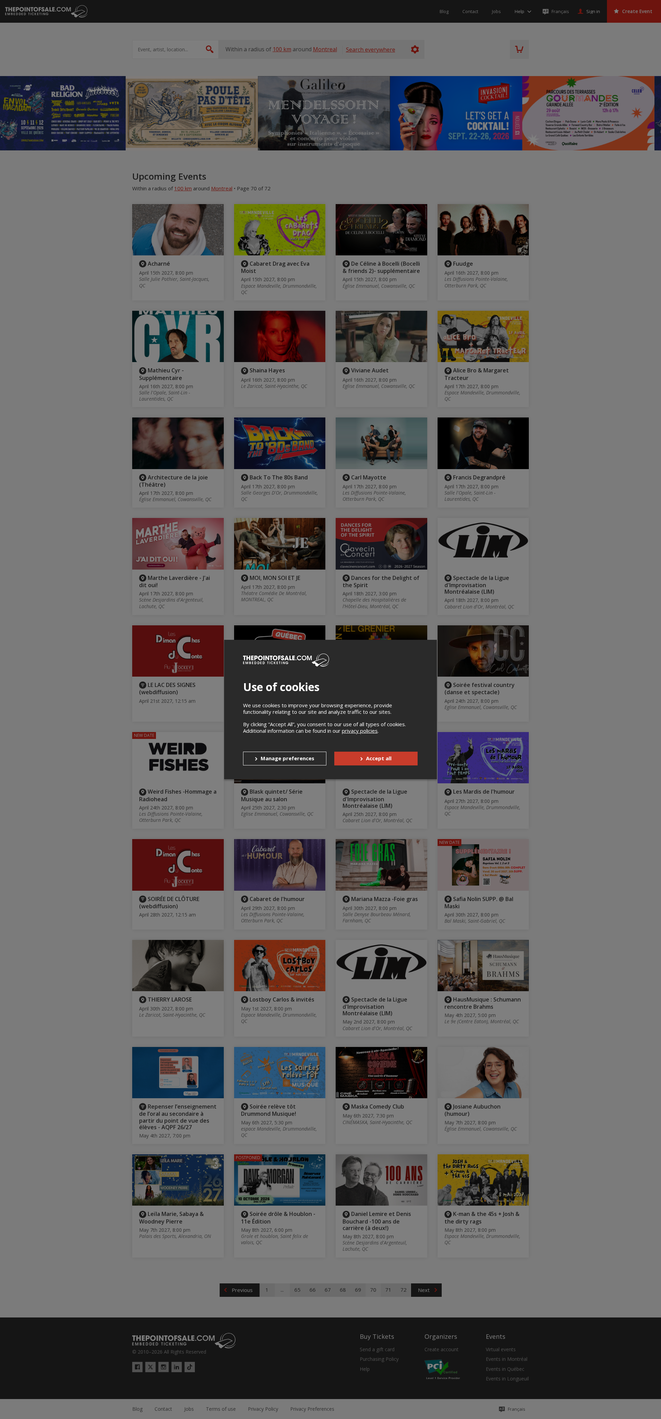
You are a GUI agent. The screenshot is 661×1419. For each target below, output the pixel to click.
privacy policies (360, 730)
